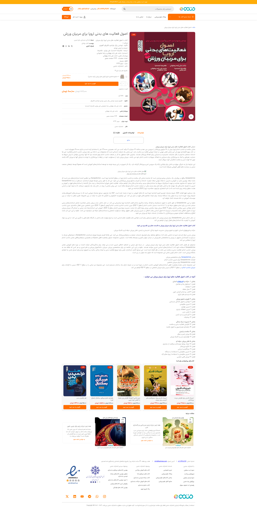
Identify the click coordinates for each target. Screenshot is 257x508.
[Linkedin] (74, 496)
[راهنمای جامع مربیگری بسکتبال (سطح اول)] (104, 380)
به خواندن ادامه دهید (149, 441)
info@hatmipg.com (161, 461)
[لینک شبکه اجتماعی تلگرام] (63, 46)
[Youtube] (82, 496)
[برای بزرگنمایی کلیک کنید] (191, 116)
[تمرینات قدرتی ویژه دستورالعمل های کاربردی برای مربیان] (158, 380)
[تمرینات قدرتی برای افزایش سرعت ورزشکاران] (185, 380)
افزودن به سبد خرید (90, 84)
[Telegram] (89, 496)
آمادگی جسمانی (85, 40)
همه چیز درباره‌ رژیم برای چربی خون (82, 426)
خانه (194, 27)
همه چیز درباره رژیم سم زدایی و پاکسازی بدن (149, 426)
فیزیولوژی (180, 281)
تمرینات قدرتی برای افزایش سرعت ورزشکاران (187, 399)
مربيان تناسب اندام (188, 267)
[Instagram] (104, 496)
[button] (185, 407)
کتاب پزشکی (85, 43)
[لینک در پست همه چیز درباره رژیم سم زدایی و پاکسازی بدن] (180, 432)
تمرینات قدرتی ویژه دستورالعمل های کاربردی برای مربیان (159, 399)
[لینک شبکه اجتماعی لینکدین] (69, 46)
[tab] (140, 133)
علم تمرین (77, 40)
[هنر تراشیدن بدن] (77, 380)
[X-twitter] (67, 496)
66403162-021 (182, 461)
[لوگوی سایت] (187, 9)
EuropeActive (186, 257)
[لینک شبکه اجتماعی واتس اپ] (66, 46)
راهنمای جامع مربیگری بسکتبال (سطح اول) (105, 399)
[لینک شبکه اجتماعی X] (71, 46)
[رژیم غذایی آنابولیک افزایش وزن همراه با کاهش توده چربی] (131, 380)
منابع (128, 140)
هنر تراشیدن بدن (84, 398)
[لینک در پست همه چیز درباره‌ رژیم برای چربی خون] (113, 432)
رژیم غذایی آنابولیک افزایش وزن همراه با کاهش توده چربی (132, 399)
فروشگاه (66, 17)
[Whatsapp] (97, 496)
